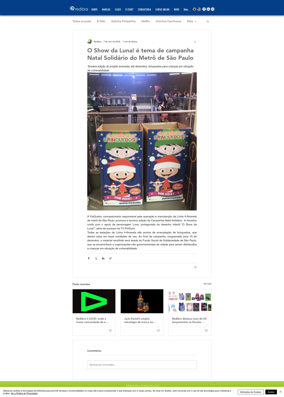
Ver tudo (208, 283)
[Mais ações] (195, 41)
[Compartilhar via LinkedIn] (103, 258)
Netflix (145, 21)
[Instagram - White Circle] (212, 9)
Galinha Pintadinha (123, 21)
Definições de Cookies (250, 391)
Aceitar (271, 391)
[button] (207, 21)
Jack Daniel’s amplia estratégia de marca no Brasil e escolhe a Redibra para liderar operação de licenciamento (140, 320)
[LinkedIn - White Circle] (208, 9)
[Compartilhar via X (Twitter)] (96, 258)
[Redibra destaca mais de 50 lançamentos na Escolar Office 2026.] (190, 301)
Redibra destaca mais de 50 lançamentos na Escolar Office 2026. (189, 320)
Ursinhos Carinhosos (168, 21)
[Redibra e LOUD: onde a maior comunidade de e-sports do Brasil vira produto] (94, 301)
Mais (190, 21)
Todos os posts (81, 21)
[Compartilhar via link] (110, 258)
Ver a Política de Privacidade (24, 393)
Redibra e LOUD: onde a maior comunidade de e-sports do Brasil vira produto (94, 320)
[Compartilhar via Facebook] (88, 258)
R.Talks (101, 21)
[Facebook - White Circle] (204, 9)
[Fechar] (280, 392)
